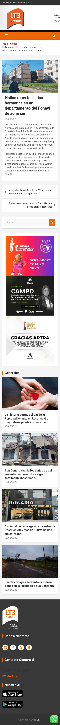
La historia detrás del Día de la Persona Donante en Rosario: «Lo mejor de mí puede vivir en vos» (26, 418)
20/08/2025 (11, 119)
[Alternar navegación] (6, 36)
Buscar (52, 222)
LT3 (38, 719)
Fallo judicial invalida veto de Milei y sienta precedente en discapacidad (30, 192)
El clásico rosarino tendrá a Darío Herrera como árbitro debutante (30, 205)
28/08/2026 (11, 426)
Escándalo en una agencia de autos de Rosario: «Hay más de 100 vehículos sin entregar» (30, 530)
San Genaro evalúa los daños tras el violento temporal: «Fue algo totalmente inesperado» (28, 474)
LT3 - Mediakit (9, 676)
